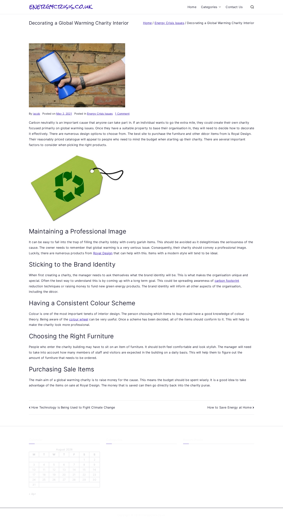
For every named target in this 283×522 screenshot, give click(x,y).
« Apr (32, 493)
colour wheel (78, 319)
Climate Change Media (120, 449)
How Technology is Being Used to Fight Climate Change (73, 407)
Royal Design (103, 253)
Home (192, 7)
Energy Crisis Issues (100, 113)
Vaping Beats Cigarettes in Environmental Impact (214, 478)
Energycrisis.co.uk (153, 515)
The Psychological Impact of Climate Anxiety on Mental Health (218, 452)
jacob (36, 113)
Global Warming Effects (121, 462)
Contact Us (234, 7)
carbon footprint (227, 281)
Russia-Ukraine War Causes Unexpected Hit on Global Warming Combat (217, 487)
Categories (209, 7)
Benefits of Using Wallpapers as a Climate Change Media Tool (215, 463)
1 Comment (122, 113)
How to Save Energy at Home (229, 407)
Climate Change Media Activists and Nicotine (212, 472)
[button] (219, 7)
